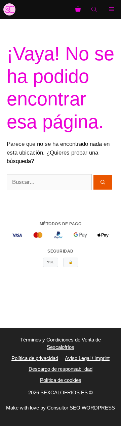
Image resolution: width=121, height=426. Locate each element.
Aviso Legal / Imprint (87, 358)
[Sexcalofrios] (9, 9)
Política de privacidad (34, 358)
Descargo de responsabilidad (60, 369)
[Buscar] (102, 182)
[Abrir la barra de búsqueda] (94, 9)
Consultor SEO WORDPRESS (81, 408)
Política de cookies (60, 380)
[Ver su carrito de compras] (78, 9)
